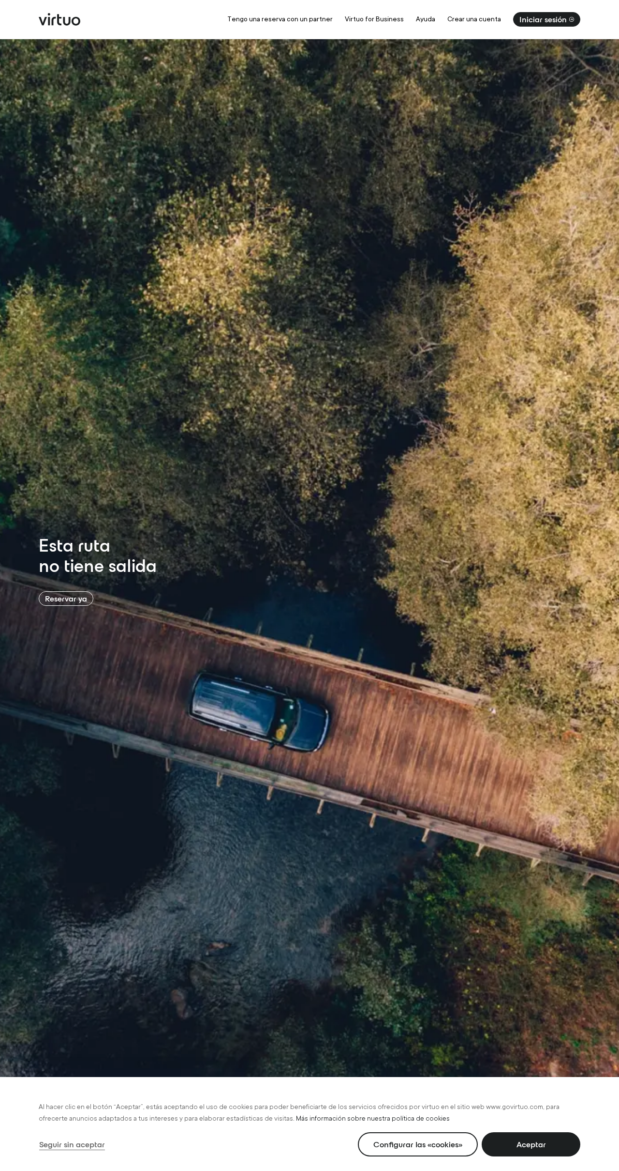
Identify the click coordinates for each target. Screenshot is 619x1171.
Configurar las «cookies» (417, 1144)
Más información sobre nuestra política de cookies (373, 1118)
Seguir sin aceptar (72, 1144)
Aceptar (531, 1144)
